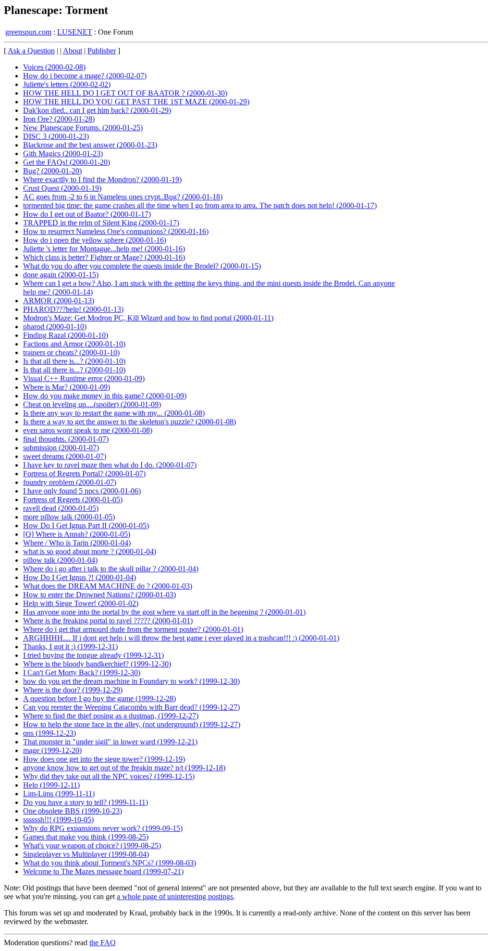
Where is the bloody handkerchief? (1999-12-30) (97, 664)
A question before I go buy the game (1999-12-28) (99, 698)
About (72, 51)
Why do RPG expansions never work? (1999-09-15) (103, 828)
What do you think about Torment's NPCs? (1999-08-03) (109, 863)
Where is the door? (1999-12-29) (73, 690)
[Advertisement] (448, 192)
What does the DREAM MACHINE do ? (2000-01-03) (107, 586)
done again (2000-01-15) (60, 275)
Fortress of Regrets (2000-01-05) (73, 499)
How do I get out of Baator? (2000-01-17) (87, 214)
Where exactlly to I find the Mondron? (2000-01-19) (102, 179)
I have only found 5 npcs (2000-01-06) (82, 491)
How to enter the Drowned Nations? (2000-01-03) (99, 595)
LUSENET (74, 32)
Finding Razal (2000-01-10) (65, 335)
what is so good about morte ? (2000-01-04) (89, 551)
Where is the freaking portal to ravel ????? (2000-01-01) (108, 621)
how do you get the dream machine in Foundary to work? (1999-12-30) (131, 681)
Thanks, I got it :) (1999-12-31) (70, 646)
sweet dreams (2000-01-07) (64, 456)
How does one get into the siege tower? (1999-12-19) (104, 759)
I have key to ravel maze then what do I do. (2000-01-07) (110, 465)
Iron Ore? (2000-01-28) (59, 119)
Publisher (101, 51)
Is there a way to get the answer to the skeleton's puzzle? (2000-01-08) (129, 422)
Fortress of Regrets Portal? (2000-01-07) (84, 473)
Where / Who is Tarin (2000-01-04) (77, 543)
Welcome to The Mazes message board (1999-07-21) (103, 871)
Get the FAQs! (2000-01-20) (66, 162)
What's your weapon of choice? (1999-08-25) (92, 845)
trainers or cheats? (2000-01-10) (71, 352)
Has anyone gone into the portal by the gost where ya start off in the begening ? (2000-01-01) (164, 612)
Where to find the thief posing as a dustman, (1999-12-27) (110, 716)
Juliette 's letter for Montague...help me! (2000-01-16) (104, 249)
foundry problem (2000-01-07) (69, 482)
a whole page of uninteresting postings (175, 896)
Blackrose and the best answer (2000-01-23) (90, 145)
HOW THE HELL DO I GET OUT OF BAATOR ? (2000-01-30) (125, 93)
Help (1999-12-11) (51, 785)
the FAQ (102, 943)
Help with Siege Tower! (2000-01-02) (80, 603)
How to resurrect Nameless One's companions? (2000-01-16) (116, 231)
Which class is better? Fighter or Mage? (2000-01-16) (104, 257)
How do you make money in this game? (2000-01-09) (104, 396)
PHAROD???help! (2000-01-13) (73, 309)
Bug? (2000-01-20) (52, 171)
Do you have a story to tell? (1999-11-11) (85, 802)
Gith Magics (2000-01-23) (63, 153)
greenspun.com (28, 32)
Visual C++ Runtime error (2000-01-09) (84, 378)
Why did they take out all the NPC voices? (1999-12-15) (109, 776)
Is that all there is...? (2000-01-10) (74, 361)
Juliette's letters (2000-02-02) (67, 84)
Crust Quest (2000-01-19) (62, 188)
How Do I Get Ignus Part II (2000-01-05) (86, 525)
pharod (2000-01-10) (54, 326)
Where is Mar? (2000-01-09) (66, 387)
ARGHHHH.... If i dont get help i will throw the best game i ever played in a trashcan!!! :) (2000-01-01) (181, 638)
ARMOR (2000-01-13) (58, 300)
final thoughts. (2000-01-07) (66, 439)
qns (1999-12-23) (49, 733)
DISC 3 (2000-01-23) (56, 136)
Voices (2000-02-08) (54, 67)
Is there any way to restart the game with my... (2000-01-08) (114, 413)
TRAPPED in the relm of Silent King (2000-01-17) (101, 223)
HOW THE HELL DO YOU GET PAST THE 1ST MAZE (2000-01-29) (136, 102)
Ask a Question (31, 51)
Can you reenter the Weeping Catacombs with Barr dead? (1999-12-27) (131, 707)
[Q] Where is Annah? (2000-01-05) (76, 534)
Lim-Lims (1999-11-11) (59, 794)
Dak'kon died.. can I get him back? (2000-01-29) (97, 110)
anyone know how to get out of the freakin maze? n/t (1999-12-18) (124, 768)
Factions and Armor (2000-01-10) (74, 344)
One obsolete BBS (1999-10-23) (72, 811)
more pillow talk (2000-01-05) (69, 517)
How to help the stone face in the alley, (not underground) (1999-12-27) (131, 724)
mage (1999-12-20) (52, 750)
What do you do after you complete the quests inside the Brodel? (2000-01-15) (142, 266)
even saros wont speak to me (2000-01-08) (87, 430)
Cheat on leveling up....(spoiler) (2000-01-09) (92, 404)
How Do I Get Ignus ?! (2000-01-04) (79, 577)
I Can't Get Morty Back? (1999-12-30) (81, 672)
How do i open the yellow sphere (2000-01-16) (94, 240)
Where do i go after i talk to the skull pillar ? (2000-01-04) (110, 569)
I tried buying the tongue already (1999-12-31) (93, 655)
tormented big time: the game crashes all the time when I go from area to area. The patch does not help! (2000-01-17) (200, 205)
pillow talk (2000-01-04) (60, 560)
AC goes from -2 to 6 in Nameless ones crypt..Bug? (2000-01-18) (122, 197)
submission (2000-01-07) (61, 448)
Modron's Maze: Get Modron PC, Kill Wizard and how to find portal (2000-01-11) (148, 318)
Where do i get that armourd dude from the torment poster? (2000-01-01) (133, 629)
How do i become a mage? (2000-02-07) (85, 76)
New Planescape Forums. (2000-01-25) (83, 128)
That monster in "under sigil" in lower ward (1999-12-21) (110, 742)
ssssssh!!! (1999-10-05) (58, 819)
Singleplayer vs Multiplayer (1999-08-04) (86, 854)
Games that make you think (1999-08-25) (85, 837)
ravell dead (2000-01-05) (60, 508)
